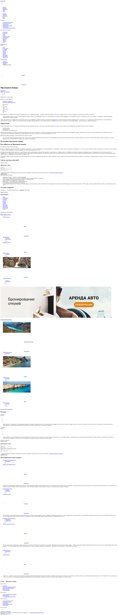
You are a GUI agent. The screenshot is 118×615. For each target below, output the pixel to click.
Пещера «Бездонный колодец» (9, 464)
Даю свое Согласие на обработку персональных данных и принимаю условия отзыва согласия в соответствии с (32, 172)
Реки (4, 42)
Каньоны (5, 38)
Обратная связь (6, 589)
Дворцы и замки (6, 36)
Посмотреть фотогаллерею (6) (9, 102)
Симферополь (8, 520)
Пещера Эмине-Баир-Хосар (8, 524)
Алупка (4, 52)
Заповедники (5, 37)
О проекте (5, 585)
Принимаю (3, 613)
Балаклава (7, 238)
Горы (4, 34)
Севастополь (5, 48)
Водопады (5, 33)
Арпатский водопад (7, 278)
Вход (4, 10)
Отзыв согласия (6, 590)
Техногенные (26, 351)
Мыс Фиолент (6, 237)
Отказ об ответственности (8, 588)
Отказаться (8, 613)
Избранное (5, 9)
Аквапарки (5, 32)
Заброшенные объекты (28, 341)
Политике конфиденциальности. (37, 612)
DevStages (9, 611)
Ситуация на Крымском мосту (9, 27)
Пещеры (4, 40)
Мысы (4, 39)
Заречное (7, 489)
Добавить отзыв (4, 454)
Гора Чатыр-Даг (6, 554)
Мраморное (2, 90)
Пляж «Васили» (6, 377)
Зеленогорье (8, 281)
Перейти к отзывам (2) (7, 101)
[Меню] (0, 5)
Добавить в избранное (5, 91)
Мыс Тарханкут (6, 253)
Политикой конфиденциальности (56, 172)
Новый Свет (5, 57)
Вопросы (5, 8)
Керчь (4, 51)
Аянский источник (7, 494)
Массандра (5, 56)
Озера (4, 35)
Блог (4, 11)
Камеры (4, 7)
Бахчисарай (5, 208)
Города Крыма (6, 595)
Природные (23, 84)
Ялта (4, 47)
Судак (4, 209)
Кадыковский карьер (7, 352)
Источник (26, 503)
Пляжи (25, 376)
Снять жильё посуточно (8, 22)
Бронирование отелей (7, 25)
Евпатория (5, 55)
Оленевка (5, 49)
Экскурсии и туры (7, 23)
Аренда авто (5, 26)
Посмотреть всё (3, 44)
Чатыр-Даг (55, 119)
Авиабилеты (5, 24)
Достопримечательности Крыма (9, 594)
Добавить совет (4, 173)
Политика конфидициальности (9, 586)
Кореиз (4, 53)
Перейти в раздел (4, 192)
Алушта (4, 50)
